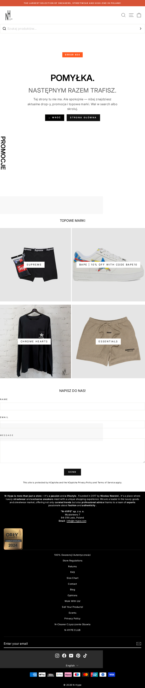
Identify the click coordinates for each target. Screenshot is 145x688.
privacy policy (72, 618)
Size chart (72, 578)
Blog (72, 589)
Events (72, 612)
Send (72, 472)
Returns (72, 566)
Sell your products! (72, 607)
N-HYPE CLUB (72, 630)
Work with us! (72, 601)
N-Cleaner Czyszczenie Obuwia (72, 624)
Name (4, 399)
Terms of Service (106, 482)
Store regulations (72, 560)
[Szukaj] (141, 28)
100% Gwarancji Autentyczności (72, 554)
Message (7, 435)
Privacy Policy (85, 482)
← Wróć (54, 117)
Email (4, 417)
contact (72, 583)
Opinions (72, 595)
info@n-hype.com (76, 520)
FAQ (72, 572)
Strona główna (83, 117)
